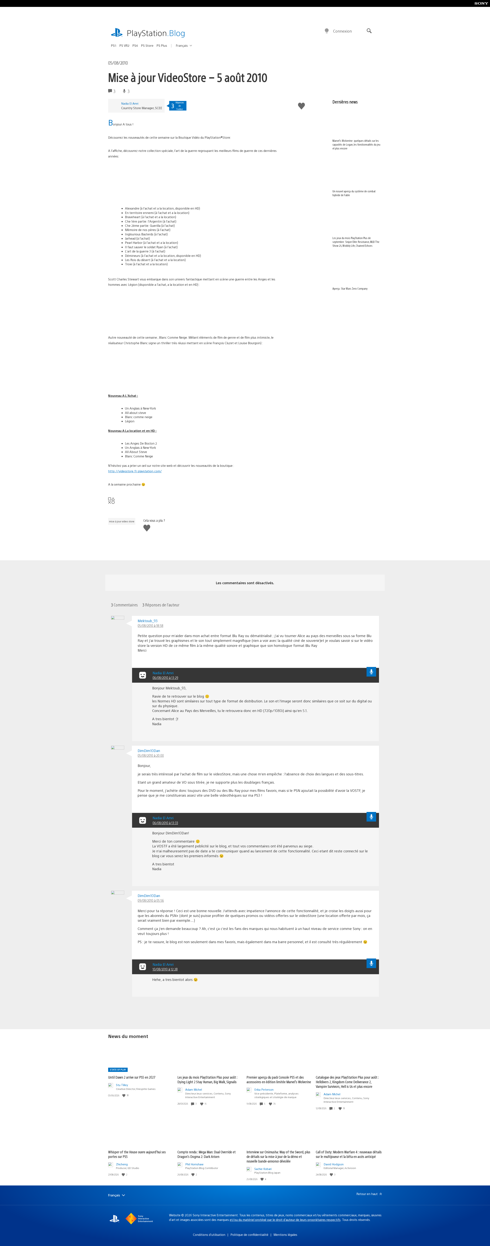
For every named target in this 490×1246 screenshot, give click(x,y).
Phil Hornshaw (194, 1164)
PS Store (147, 45)
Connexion (342, 31)
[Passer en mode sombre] (326, 31)
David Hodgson (334, 1164)
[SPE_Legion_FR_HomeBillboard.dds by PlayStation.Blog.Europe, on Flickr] (137, 324)
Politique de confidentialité (249, 1235)
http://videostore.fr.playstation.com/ (135, 471)
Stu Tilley (122, 1085)
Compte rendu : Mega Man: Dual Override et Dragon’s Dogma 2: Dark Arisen (206, 1154)
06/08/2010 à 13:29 (165, 677)
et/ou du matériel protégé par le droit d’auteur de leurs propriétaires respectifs (285, 1220)
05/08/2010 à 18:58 (150, 625)
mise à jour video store (121, 521)
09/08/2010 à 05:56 (151, 900)
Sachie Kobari (263, 1169)
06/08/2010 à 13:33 (165, 823)
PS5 (113, 45)
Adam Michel (193, 1089)
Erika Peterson (264, 1089)
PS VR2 (124, 45)
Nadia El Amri (129, 103)
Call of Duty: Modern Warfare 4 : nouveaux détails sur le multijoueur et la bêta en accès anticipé (349, 1154)
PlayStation (156, 32)
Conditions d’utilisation (209, 1235)
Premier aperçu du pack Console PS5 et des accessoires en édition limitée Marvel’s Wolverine (279, 1079)
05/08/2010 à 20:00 (151, 755)
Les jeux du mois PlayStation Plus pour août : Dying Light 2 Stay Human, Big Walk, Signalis (207, 1079)
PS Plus (162, 45)
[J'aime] (124, 1095)
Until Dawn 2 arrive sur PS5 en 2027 (131, 1077)
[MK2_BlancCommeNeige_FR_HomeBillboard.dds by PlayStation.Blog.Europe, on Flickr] (137, 383)
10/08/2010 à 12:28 (165, 969)
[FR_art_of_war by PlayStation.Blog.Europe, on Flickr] (137, 196)
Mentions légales (285, 1235)
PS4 (135, 45)
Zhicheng (122, 1164)
